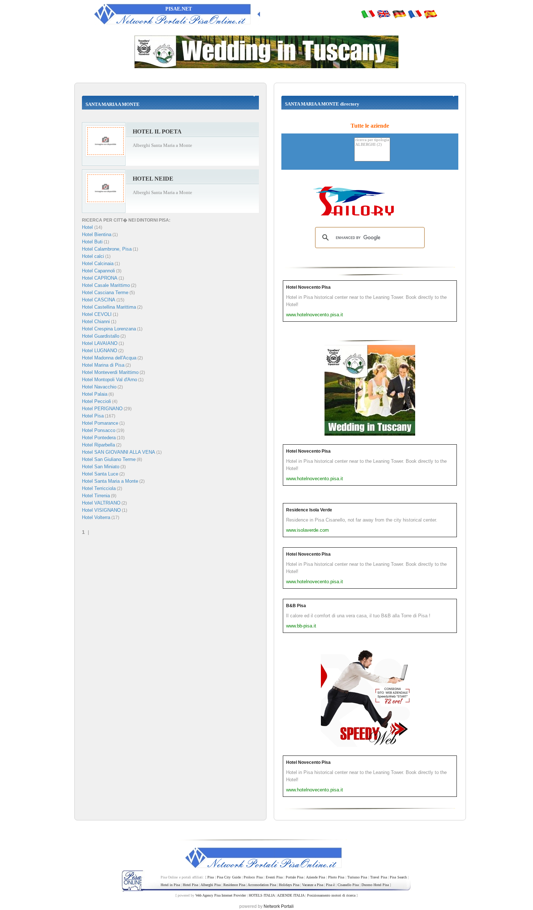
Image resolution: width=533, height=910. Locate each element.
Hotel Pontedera (99, 437)
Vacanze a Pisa (312, 885)
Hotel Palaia (94, 394)
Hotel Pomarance (100, 423)
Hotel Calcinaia (97, 263)
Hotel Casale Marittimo (106, 285)
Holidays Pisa (289, 885)
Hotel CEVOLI (97, 314)
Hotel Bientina (96, 234)
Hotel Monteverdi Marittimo (110, 372)
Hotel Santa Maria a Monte (110, 481)
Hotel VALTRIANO (101, 503)
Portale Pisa (294, 877)
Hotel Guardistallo (100, 336)
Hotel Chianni (96, 321)
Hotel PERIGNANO (102, 408)
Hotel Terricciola (99, 488)
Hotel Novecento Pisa (308, 287)
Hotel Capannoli (98, 270)
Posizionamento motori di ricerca (331, 895)
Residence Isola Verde (309, 509)
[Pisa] (368, 13)
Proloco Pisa (253, 877)
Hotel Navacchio (99, 387)
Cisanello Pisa (348, 885)
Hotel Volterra (96, 517)
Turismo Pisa (357, 877)
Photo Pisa (336, 877)
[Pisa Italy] (383, 13)
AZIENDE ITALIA (290, 895)
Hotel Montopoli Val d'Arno (109, 379)
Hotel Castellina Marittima (109, 307)
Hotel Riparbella (98, 445)
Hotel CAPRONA (99, 278)
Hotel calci (93, 256)
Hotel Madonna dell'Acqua (109, 358)
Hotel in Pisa (170, 885)
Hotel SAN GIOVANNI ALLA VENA (118, 452)
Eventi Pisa (274, 877)
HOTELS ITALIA (261, 895)
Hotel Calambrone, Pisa (107, 249)
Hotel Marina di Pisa (103, 365)
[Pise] (415, 13)
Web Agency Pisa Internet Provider (220, 895)
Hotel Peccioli (96, 401)
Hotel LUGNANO (99, 350)
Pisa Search (398, 877)
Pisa (210, 877)
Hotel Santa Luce (100, 474)
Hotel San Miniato (100, 466)
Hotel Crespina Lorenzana (109, 329)
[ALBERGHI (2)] (372, 145)
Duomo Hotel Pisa (375, 885)
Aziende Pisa (315, 877)
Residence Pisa (234, 885)
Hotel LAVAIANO (99, 343)
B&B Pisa (296, 605)
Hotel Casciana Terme (105, 292)
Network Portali (279, 906)
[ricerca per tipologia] (372, 140)
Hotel (88, 227)
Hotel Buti (92, 241)
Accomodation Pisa (262, 885)
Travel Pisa (378, 877)
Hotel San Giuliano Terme (109, 459)
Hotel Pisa (93, 416)
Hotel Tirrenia (96, 495)
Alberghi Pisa (210, 885)
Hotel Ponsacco (98, 430)
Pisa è (330, 885)
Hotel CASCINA (98, 299)
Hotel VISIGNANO (101, 510)
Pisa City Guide (229, 877)
